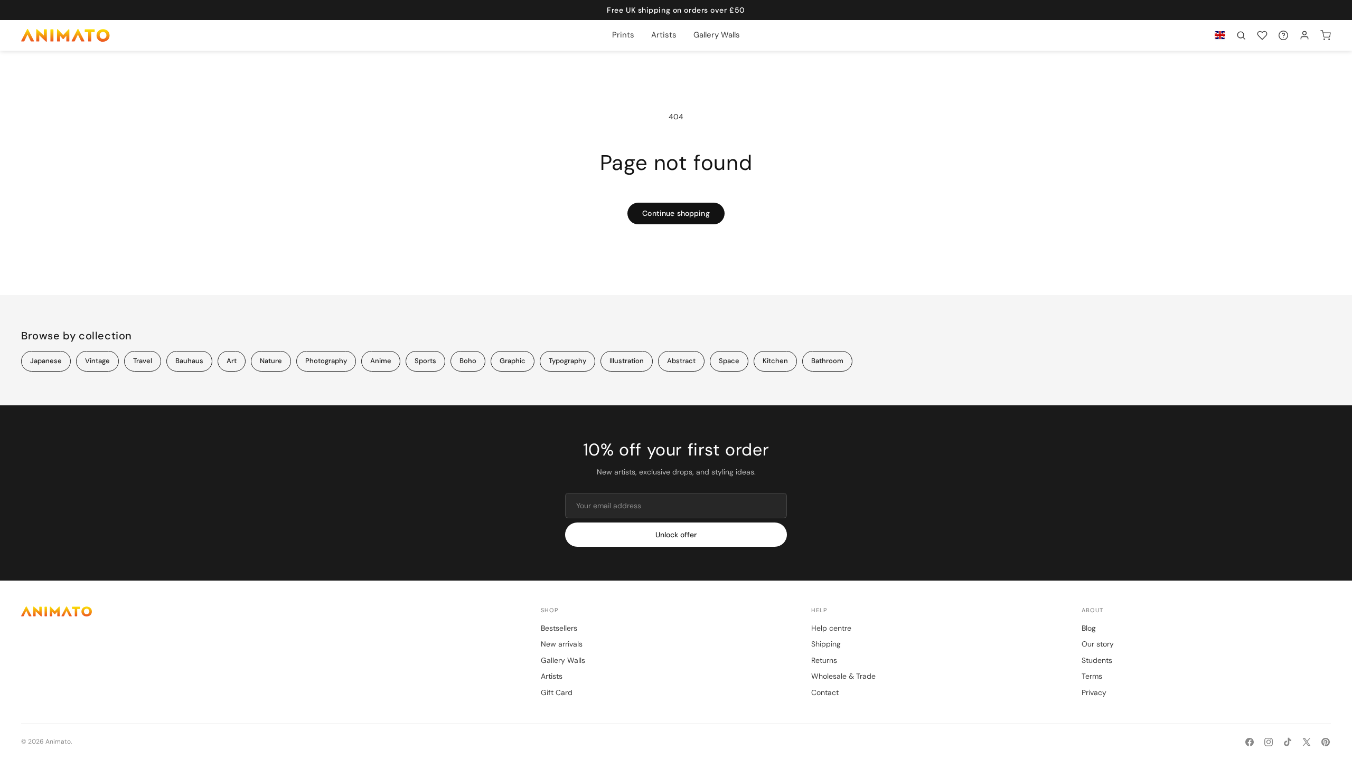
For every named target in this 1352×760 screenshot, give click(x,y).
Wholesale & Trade (843, 676)
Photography (326, 360)
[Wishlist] (1262, 35)
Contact (825, 692)
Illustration (626, 360)
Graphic (512, 360)
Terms (1092, 676)
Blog (1089, 628)
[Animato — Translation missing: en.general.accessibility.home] (270, 611)
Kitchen (775, 360)
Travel (142, 360)
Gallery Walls (563, 660)
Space (729, 360)
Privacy (1094, 692)
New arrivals (562, 644)
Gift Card (556, 692)
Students (1097, 660)
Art (232, 360)
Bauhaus (189, 360)
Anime (380, 360)
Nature (271, 360)
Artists (551, 676)
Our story (1098, 644)
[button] (1241, 35)
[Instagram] (1268, 742)
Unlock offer (676, 534)
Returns (824, 660)
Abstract (681, 360)
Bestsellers (559, 628)
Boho (467, 360)
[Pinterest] (1325, 742)
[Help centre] (1283, 35)
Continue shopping (675, 213)
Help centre (831, 628)
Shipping (826, 644)
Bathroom (827, 360)
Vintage (97, 360)
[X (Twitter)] (1306, 742)
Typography (567, 360)
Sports (425, 360)
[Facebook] (1249, 742)
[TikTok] (1287, 742)
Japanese (46, 360)
